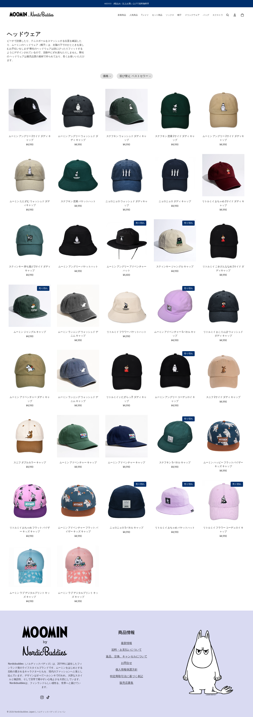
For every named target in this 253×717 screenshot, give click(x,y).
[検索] (227, 15)
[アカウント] (235, 15)
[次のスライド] (47, 110)
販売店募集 (126, 682)
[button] (106, 76)
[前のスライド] (12, 110)
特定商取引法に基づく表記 (126, 676)
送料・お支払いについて (126, 649)
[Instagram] (42, 697)
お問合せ (126, 663)
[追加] (45, 126)
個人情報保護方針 (126, 669)
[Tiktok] (48, 697)
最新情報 (126, 643)
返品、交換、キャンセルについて (126, 656)
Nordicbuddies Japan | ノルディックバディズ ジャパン (40, 712)
